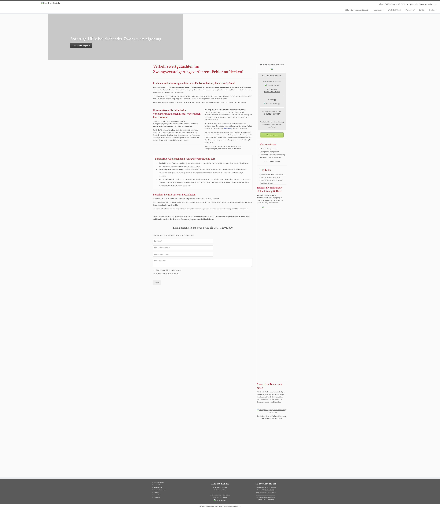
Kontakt (432, 10)
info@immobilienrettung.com (268, 492)
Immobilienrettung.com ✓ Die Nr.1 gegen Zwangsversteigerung (221, 506)
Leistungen (378, 10)
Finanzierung (228, 128)
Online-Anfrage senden (272, 135)
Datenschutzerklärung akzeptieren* (169, 270)
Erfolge (422, 10)
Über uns (156, 492)
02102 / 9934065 (269, 490)
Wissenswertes (158, 487)
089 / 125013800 (223, 227)
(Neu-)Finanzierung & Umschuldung (272, 174)
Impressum (157, 497)
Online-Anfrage (226, 495)
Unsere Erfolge (158, 484)
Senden (157, 282)
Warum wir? (410, 10)
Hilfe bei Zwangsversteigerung (356, 10)
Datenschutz (157, 494)
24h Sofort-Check (394, 10)
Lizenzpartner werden (160, 489)
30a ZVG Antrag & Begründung (270, 177)
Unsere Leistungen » (75, 45)
